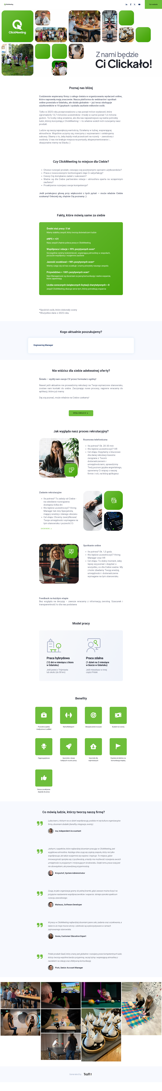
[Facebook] (130, 4)
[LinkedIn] (126, 4)
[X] (135, 4)
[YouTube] (139, 4)
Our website (153, 4)
